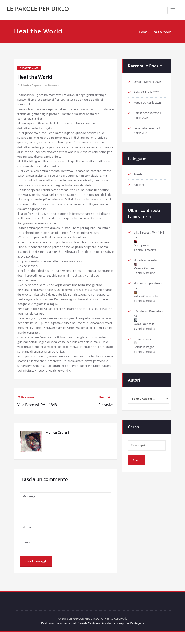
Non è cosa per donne (148, 283)
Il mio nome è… (144, 339)
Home (143, 32)
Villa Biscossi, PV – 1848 (149, 232)
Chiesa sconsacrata (146, 113)
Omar (137, 82)
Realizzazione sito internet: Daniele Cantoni (70, 623)
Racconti (54, 85)
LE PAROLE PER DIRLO (38, 9)
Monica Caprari (31, 85)
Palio (137, 92)
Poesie (138, 174)
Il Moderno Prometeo (148, 311)
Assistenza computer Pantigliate (122, 623)
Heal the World (161, 32)
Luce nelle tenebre (146, 128)
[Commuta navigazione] (172, 10)
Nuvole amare (143, 260)
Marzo (138, 102)
